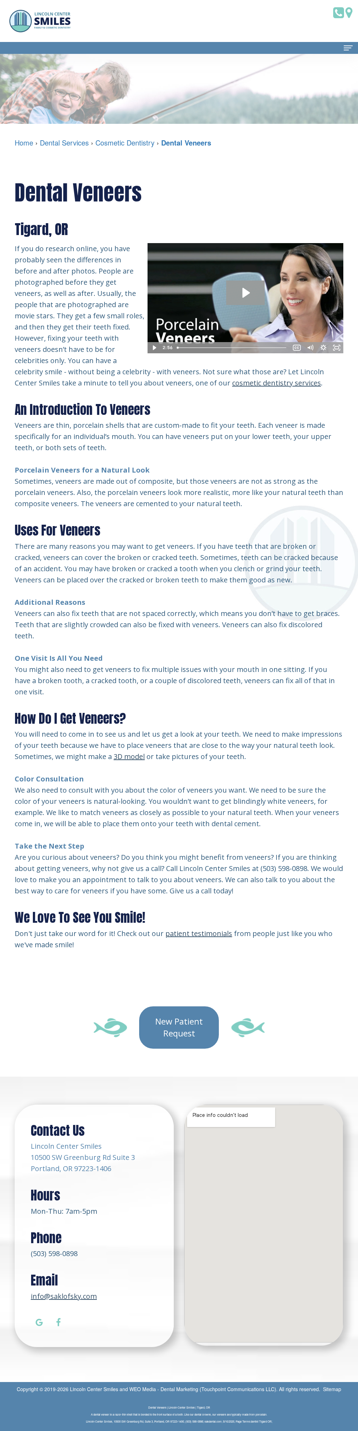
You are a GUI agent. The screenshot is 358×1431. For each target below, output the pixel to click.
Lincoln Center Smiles (94, 1389)
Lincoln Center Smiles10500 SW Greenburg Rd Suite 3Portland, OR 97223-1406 (83, 1157)
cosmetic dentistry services (276, 383)
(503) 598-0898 (54, 1253)
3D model (129, 756)
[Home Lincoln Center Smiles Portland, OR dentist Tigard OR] (40, 20)
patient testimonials (198, 933)
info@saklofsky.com (64, 1296)
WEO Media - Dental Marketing (163, 1389)
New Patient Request (179, 1027)
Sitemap (332, 1389)
